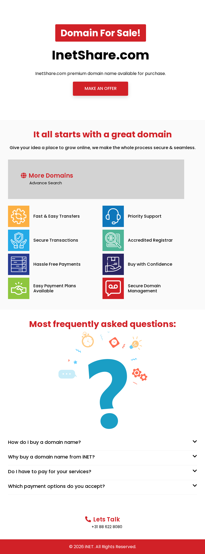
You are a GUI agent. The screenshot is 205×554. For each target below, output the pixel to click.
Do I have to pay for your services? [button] (49, 471)
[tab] (102, 442)
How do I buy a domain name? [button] (44, 442)
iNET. (89, 547)
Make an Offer (101, 88)
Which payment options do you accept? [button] (56, 486)
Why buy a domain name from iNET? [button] (51, 456)
